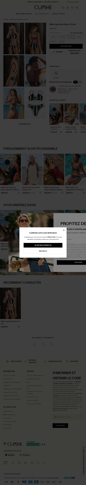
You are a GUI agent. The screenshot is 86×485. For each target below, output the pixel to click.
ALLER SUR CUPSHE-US (43, 245)
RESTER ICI (43, 251)
